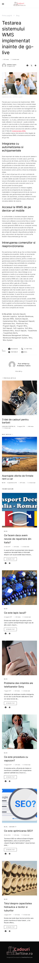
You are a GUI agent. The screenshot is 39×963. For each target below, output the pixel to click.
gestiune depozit (21, 319)
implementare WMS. (19, 131)
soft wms (28, 328)
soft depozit (7, 328)
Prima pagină (7, 16)
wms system (7, 340)
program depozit (9, 326)
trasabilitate (32, 331)
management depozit (26, 321)
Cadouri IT (12, 826)
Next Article (6, 434)
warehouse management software (16, 335)
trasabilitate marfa (10, 333)
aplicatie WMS (8, 319)
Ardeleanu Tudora (11, 64)
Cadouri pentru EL (9, 426)
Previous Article (10, 378)
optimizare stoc (9, 323)
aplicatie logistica (10, 316)
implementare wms (10, 321)
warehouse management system (15, 338)
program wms (22, 326)
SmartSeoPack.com (26, 957)
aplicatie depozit (19, 314)
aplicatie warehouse (25, 316)
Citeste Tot (10, 559)
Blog (17, 16)
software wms (8, 331)
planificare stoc (22, 323)
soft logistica (18, 328)
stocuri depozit (20, 331)
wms (30, 338)
